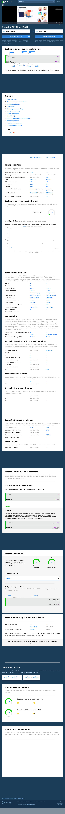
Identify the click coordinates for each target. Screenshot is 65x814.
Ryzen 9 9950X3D (36, 66)
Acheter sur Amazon (20, 36)
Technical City (7, 2)
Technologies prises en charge (15, 109)
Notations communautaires (14, 123)
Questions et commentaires (14, 125)
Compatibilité (10, 106)
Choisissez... (16, 31)
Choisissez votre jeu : (32, 578)
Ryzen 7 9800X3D (29, 66)
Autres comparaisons (13, 120)
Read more (58, 8)
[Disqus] (33, 758)
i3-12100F (12, 52)
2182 (47, 172)
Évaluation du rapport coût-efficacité (17, 102)
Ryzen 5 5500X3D (13, 66)
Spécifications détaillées (13, 104)
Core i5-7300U (35, 595)
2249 (31, 172)
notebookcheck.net (31, 804)
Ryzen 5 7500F (22, 65)
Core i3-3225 (8, 595)
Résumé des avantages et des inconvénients (19, 118)
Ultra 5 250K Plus (24, 51)
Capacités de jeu (11, 116)
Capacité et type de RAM (13, 111)
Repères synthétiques (13, 113)
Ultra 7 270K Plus (32, 51)
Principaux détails (12, 99)
